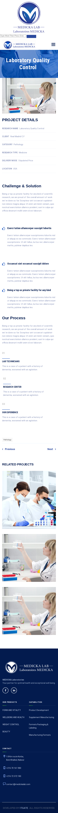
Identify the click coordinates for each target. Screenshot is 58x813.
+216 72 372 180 (13, 776)
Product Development (39, 710)
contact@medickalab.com (18, 784)
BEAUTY (6, 731)
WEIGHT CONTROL (11, 724)
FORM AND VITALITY (12, 710)
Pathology (7, 440)
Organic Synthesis (29, 616)
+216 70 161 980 (13, 768)
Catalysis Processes (29, 562)
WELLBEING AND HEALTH (13, 717)
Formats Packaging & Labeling (38, 726)
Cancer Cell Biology (29, 504)
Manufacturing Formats (40, 735)
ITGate (23, 808)
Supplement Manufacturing (41, 717)
